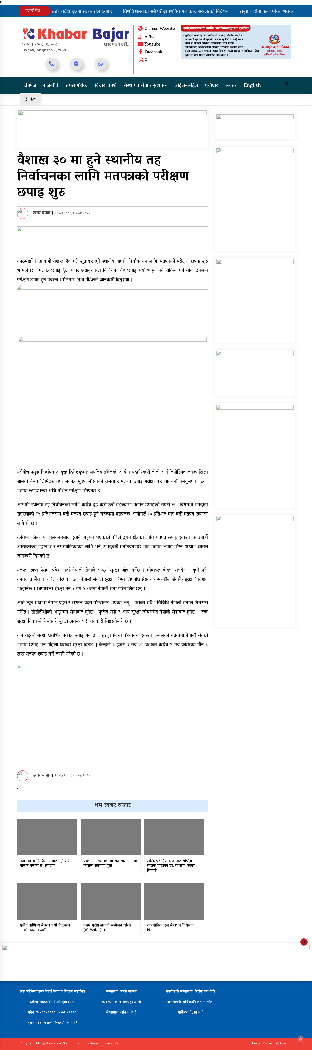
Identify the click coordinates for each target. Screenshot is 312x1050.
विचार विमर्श (106, 85)
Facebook (153, 53)
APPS (150, 37)
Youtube (152, 45)
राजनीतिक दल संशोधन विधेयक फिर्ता (170, 928)
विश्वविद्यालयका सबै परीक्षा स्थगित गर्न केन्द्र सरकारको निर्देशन (163, 12)
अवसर (231, 85)
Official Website (160, 29)
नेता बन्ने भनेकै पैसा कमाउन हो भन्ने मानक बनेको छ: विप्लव (45, 863)
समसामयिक (76, 85)
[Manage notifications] (300, 1039)
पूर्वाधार (211, 85)
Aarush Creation (280, 1043)
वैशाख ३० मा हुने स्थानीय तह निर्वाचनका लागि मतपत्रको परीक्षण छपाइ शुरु (103, 177)
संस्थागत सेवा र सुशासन (146, 85)
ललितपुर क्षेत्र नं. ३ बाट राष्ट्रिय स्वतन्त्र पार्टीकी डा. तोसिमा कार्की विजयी (171, 866)
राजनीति (50, 85)
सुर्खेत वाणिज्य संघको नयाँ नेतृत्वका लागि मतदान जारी (45, 928)
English (252, 85)
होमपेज (29, 85)
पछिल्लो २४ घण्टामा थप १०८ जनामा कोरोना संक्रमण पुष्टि (110, 863)
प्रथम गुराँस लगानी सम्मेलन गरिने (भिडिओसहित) (107, 928)
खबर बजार (41, 213)
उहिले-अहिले (186, 85)
